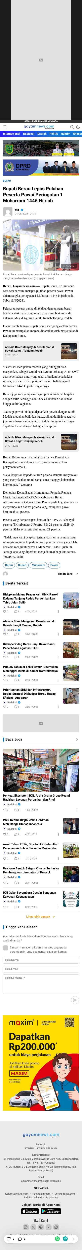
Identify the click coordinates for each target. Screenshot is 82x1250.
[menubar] (5, 127)
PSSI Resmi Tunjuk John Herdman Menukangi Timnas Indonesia (26, 822)
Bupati (22, 565)
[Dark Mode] (78, 127)
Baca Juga (13, 739)
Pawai (54, 565)
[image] (71, 600)
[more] (76, 740)
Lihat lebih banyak (38, 916)
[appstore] (30, 1211)
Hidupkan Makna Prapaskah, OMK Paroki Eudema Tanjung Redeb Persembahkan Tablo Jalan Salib (30, 598)
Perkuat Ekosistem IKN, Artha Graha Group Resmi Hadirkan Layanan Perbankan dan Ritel (36, 798)
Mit (17, 210)
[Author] (7, 211)
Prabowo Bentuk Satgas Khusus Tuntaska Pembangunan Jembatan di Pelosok (31, 870)
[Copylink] (65, 1238)
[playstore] (51, 1211)
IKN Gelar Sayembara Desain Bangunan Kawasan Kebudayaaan (29, 895)
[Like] (8, 1238)
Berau (7, 181)
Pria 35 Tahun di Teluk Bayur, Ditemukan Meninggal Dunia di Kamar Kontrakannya (30, 669)
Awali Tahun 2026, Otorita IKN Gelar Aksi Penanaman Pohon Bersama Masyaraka (30, 846)
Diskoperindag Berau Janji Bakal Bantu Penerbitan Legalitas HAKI (29, 646)
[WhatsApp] (57, 1238)
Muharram (38, 565)
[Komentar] (19, 1238)
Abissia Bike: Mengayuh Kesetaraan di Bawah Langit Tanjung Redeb (30, 349)
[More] (58, 611)
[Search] (72, 127)
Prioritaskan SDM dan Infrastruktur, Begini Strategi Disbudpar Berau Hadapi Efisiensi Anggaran (29, 694)
